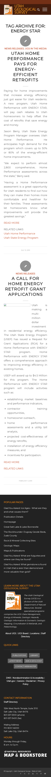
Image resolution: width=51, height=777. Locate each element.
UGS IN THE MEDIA (36, 48)
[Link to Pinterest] (41, 774)
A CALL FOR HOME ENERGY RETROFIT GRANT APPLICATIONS (25, 286)
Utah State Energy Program (21, 237)
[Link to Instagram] (29, 774)
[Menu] (43, 9)
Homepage (10, 522)
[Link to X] (25, 774)
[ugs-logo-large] (21, 9)
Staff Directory (11, 702)
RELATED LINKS (13, 468)
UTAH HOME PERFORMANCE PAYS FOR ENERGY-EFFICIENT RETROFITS (25, 66)
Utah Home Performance (19, 233)
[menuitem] (37, 9)
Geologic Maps (11, 545)
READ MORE (11, 222)
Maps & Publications (14, 550)
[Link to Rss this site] (37, 774)
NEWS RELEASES (14, 48)
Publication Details (13, 517)
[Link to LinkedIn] (33, 774)
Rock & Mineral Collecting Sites (19, 540)
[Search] (37, 9)
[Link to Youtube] (45, 774)
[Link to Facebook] (21, 774)
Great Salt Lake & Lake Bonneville (21, 527)
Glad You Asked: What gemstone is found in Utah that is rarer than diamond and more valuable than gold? (25, 568)
